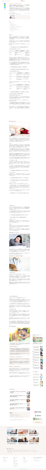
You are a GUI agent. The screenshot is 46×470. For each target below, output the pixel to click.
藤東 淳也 (13, 18)
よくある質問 (14, 466)
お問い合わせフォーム (37, 460)
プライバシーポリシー (15, 464)
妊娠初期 (8, 450)
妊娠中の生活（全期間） (10, 451)
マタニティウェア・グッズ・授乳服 (32, 451)
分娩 (24, 451)
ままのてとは (14, 462)
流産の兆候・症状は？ (13, 24)
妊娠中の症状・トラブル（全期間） (31, 450)
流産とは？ (11, 23)
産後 (26, 451)
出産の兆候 (19, 451)
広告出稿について (25, 461)
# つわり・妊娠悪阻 (16, 3)
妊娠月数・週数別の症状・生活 (19, 450)
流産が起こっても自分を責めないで (14, 29)
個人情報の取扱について (16, 465)
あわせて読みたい (12, 30)
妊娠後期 (14, 450)
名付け (37, 451)
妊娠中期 (11, 450)
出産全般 (23, 451)
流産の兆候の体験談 (13, 28)
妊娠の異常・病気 (16, 451)
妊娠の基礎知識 (25, 450)
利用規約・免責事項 (15, 463)
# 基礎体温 (19, 3)
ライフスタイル (5, 461)
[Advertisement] (14, 115)
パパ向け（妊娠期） (9, 452)
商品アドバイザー (15, 461)
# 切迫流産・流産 (11, 3)
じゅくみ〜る (24, 462)
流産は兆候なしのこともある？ (14, 25)
